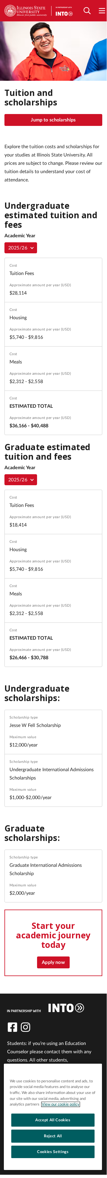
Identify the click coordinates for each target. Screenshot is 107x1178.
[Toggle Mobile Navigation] (102, 11)
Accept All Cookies (53, 1120)
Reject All (53, 1136)
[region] (53, 1117)
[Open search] (87, 11)
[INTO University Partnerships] (45, 1008)
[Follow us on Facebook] (12, 1027)
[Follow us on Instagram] (25, 1027)
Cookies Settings (53, 1152)
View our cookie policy (60, 1104)
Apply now (53, 962)
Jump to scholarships (53, 120)
